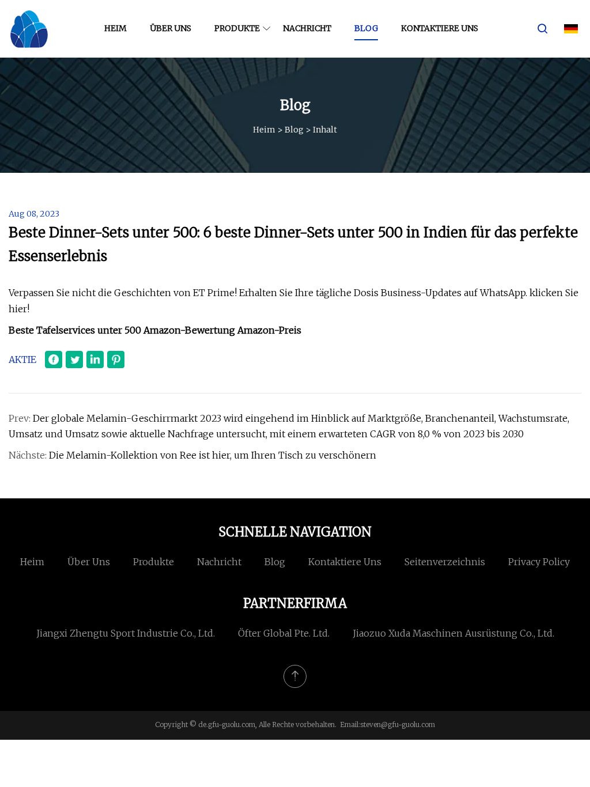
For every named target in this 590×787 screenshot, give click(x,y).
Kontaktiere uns (439, 28)
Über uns (170, 28)
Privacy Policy (539, 561)
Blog (366, 28)
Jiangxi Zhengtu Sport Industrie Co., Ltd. (125, 633)
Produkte (237, 28)
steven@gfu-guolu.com (397, 724)
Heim (115, 28)
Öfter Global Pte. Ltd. (284, 633)
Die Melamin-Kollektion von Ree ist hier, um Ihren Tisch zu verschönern (212, 455)
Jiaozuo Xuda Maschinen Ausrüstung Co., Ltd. (453, 633)
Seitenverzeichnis (444, 561)
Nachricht (307, 28)
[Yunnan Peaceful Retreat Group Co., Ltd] (29, 29)
